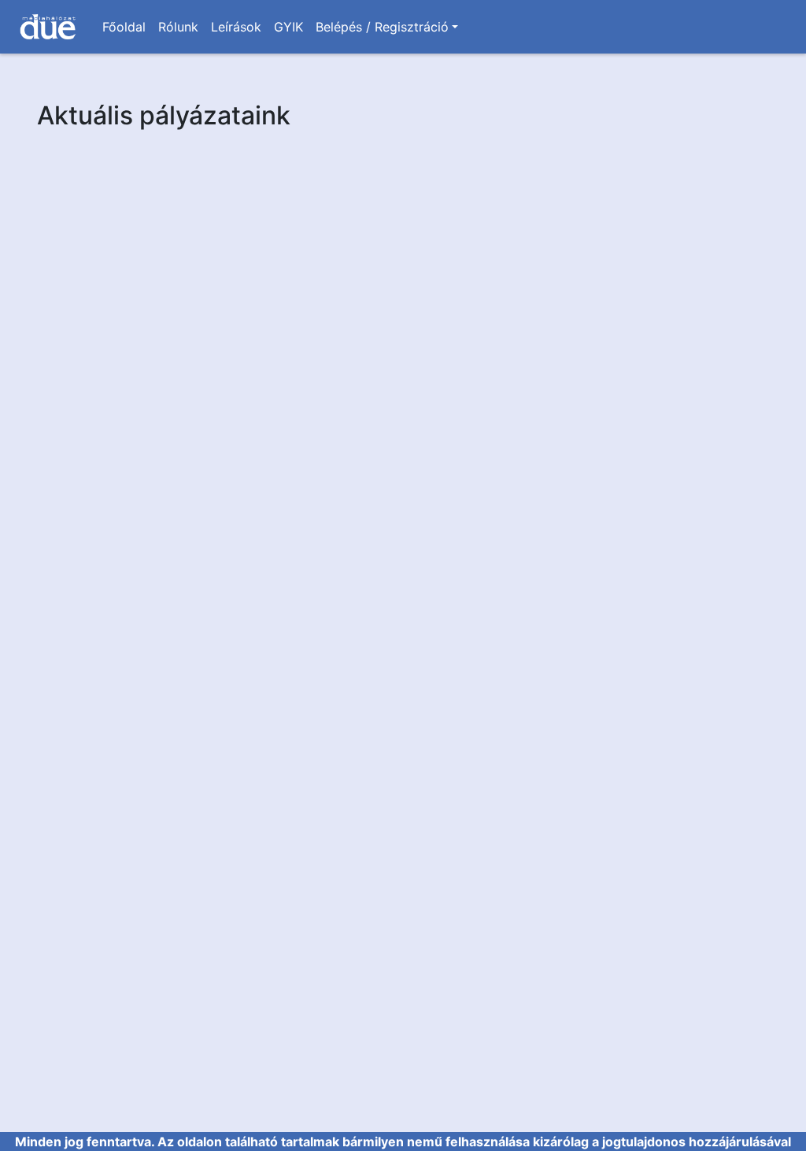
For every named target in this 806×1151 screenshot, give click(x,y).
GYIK (288, 27)
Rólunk (178, 27)
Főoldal (124, 27)
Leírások (236, 27)
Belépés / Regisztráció (382, 27)
